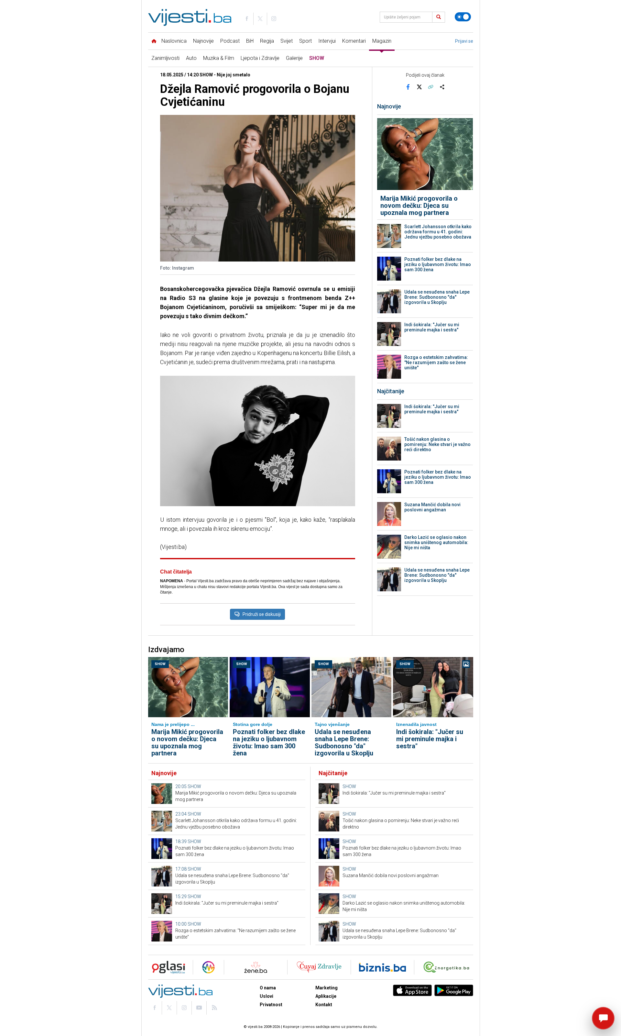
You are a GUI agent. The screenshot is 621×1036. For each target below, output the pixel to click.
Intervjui (327, 41)
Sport (305, 41)
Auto (191, 58)
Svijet (286, 41)
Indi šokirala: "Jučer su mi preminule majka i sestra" (431, 327)
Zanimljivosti (165, 58)
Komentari (354, 41)
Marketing (326, 987)
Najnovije (203, 41)
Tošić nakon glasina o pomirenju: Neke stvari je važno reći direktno (437, 444)
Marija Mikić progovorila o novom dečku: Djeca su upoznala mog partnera (419, 206)
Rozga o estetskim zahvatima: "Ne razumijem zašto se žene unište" (436, 362)
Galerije (294, 58)
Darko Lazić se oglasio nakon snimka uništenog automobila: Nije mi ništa (436, 542)
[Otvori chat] (603, 1018)
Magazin (381, 41)
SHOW (316, 58)
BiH (250, 41)
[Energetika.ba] (447, 967)
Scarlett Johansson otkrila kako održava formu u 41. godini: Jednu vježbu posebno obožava (438, 232)
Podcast (230, 41)
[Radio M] (166, 967)
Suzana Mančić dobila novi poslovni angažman (432, 507)
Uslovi (266, 996)
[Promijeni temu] (463, 16)
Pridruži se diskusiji (262, 614)
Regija (267, 41)
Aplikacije (325, 996)
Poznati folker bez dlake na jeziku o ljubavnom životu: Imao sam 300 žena (437, 264)
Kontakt (323, 1004)
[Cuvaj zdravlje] (319, 967)
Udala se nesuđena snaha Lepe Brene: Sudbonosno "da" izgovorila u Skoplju (437, 297)
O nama (268, 987)
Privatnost (271, 1004)
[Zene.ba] (255, 967)
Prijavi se (464, 41)
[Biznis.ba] (382, 967)
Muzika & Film (218, 58)
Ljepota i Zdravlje (260, 58)
